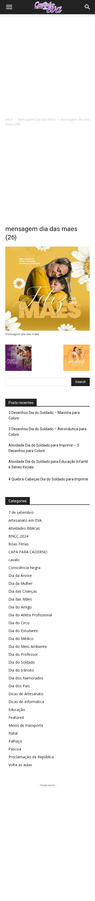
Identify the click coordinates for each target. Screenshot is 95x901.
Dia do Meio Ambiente (27, 646)
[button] (9, 7)
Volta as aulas (20, 764)
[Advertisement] (47, 64)
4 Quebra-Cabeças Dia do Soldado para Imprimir (48, 479)
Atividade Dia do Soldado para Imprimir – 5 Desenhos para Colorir (43, 448)
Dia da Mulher (20, 583)
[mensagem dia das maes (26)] (47, 329)
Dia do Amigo (20, 607)
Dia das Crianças (22, 591)
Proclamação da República (31, 756)
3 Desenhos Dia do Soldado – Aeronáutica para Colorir (47, 432)
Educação (16, 709)
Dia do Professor (23, 654)
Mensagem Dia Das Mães (37, 119)
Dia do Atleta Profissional (30, 614)
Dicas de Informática (26, 701)
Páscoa (14, 748)
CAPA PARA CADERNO (28, 551)
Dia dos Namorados (25, 677)
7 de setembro (21, 512)
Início (9, 119)
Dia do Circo (19, 622)
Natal (13, 733)
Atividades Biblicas (24, 528)
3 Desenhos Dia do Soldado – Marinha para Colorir (44, 415)
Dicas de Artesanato (25, 693)
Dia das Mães (20, 599)
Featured (16, 717)
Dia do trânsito (21, 670)
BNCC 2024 (18, 536)
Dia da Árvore (20, 575)
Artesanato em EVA (25, 520)
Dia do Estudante (23, 630)
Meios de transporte (25, 725)
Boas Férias (18, 543)
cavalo (14, 559)
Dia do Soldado (21, 662)
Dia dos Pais (19, 685)
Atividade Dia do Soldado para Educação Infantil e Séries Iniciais (48, 464)
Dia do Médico (21, 638)
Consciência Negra (24, 567)
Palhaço (15, 741)
